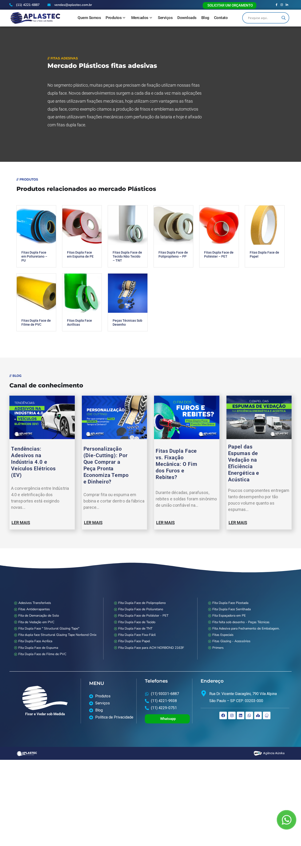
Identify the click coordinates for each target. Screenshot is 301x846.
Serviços (165, 17)
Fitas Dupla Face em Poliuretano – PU (34, 256)
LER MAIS (21, 522)
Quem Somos (89, 17)
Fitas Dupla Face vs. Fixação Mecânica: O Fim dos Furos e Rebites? (176, 464)
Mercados (139, 17)
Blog (205, 17)
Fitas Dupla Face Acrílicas (79, 322)
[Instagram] (282, 5)
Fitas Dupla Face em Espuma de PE (80, 254)
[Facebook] (223, 715)
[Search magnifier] (283, 18)
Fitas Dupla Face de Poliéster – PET (219, 254)
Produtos (114, 17)
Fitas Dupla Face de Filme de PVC (36, 322)
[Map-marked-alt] (258, 715)
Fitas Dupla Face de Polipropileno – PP (173, 254)
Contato (221, 17)
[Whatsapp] (249, 715)
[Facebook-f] (276, 5)
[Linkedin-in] (287, 5)
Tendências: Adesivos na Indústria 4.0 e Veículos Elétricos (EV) (33, 462)
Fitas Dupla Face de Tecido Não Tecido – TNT (127, 256)
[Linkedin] (240, 715)
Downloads (187, 17)
